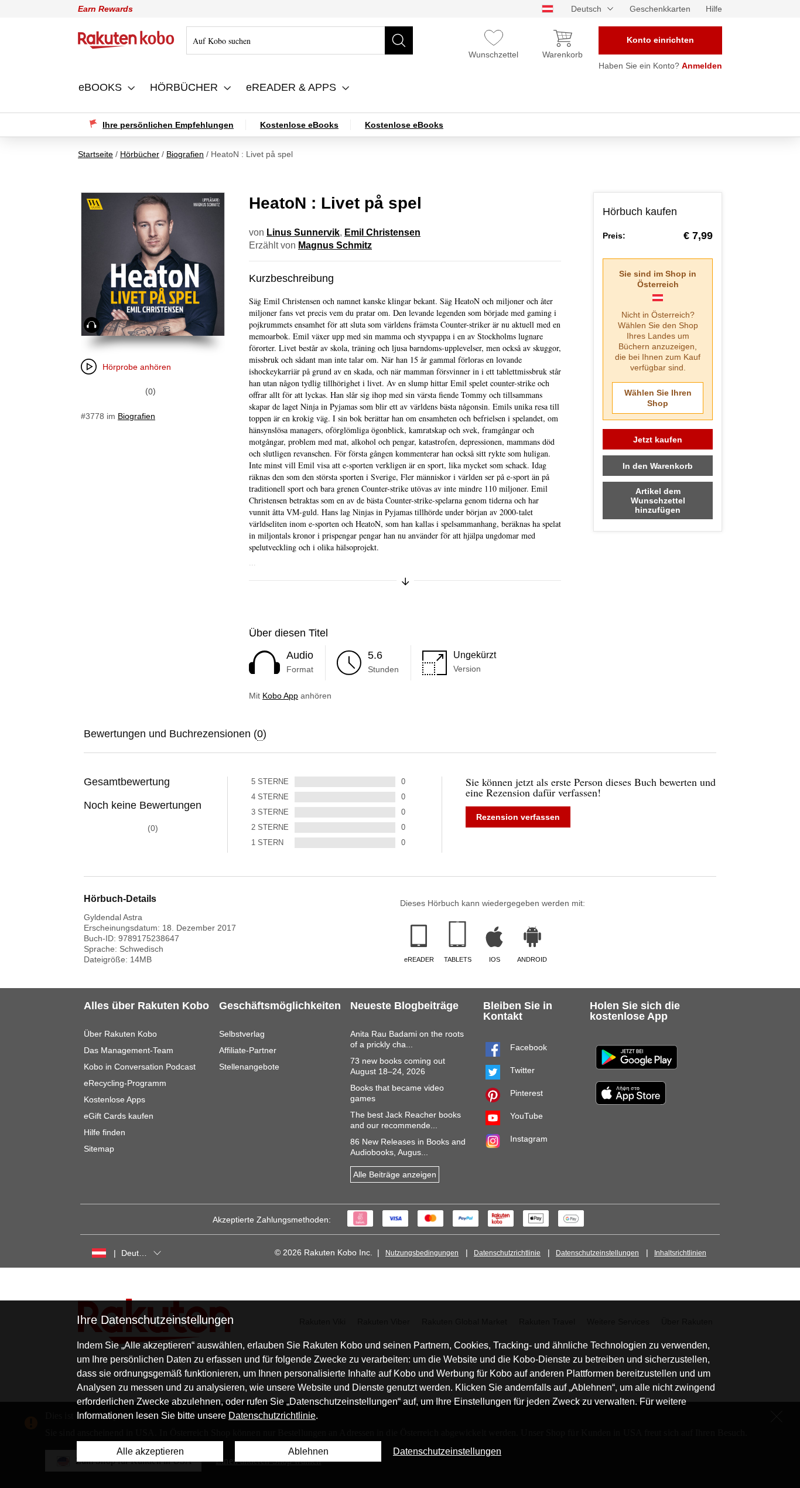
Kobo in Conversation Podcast (140, 1066)
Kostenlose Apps (114, 1099)
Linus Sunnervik (303, 232)
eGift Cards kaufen (118, 1116)
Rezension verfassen (518, 817)
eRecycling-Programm (125, 1083)
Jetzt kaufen (657, 439)
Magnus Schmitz (335, 245)
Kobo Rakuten (126, 40)
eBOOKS (101, 87)
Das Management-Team (128, 1050)
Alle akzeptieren (150, 1451)
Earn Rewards (105, 8)
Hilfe (714, 8)
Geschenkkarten (660, 8)
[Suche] (399, 40)
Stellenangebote (249, 1066)
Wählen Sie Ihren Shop (658, 398)
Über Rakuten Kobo (120, 1033)
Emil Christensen (382, 232)
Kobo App (280, 695)
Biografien (136, 416)
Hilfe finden (104, 1132)
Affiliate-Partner (247, 1050)
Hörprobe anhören (136, 367)
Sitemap (99, 1148)
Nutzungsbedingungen (422, 1253)
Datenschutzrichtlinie (507, 1253)
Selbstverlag (242, 1033)
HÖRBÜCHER (185, 87)
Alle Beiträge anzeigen (394, 1174)
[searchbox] (299, 40)
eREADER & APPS (292, 87)
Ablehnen (308, 1451)
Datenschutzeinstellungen (597, 1253)
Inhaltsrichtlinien (680, 1253)
